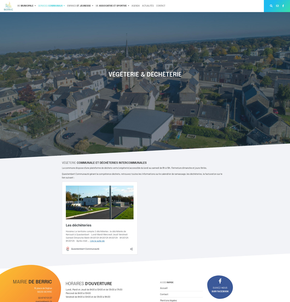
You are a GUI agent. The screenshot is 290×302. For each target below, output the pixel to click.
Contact (164, 294)
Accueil (164, 287)
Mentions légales (168, 300)
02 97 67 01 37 (45, 297)
